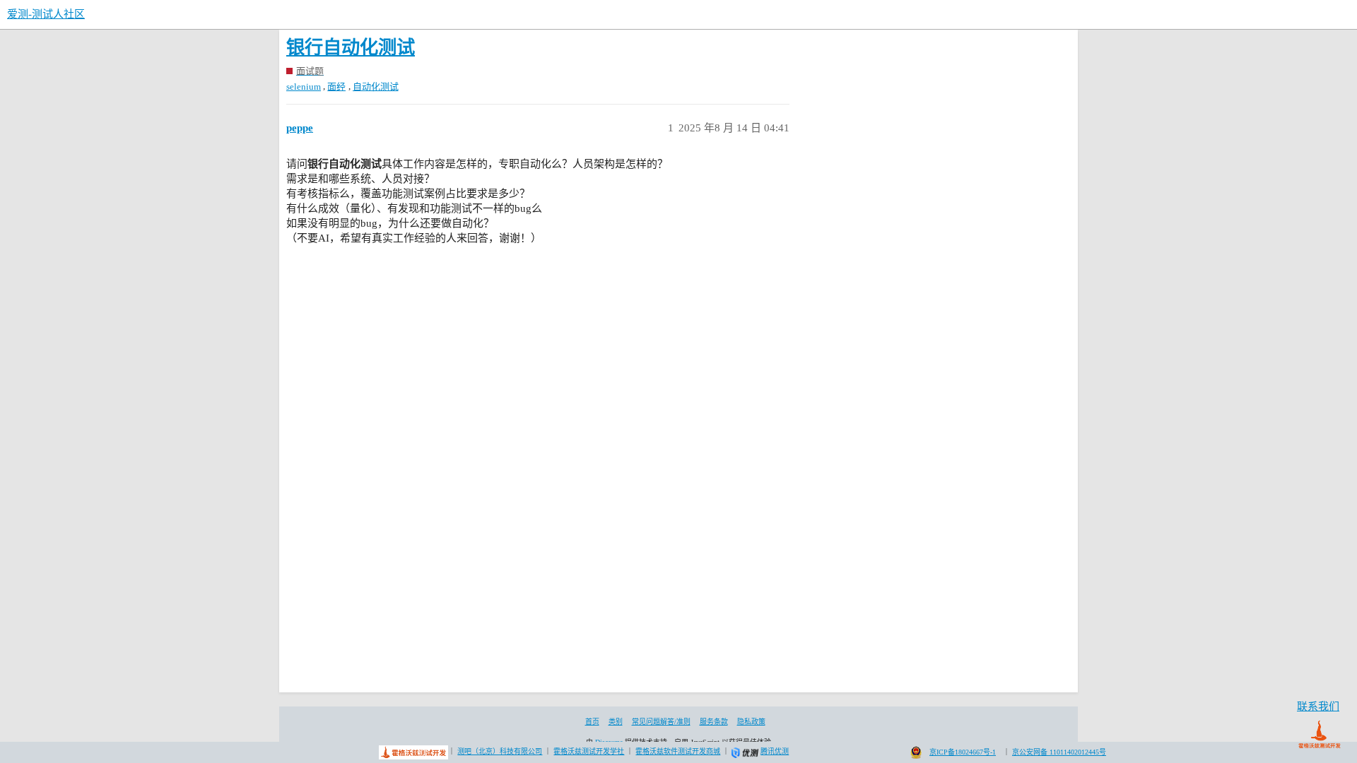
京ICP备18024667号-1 (962, 752)
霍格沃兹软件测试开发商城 (677, 751)
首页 (592, 722)
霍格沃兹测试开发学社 (588, 751)
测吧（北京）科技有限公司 (499, 751)
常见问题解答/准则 (661, 722)
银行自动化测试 (350, 47)
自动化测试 (376, 86)
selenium (303, 86)
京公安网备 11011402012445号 (1059, 752)
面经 (336, 86)
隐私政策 (751, 722)
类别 (616, 722)
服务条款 (714, 722)
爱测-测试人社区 (46, 14)
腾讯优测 (774, 751)
